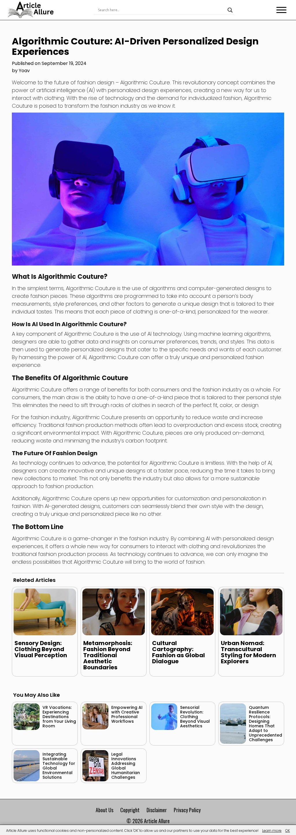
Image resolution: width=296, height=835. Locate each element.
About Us (104, 810)
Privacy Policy (187, 810)
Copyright (130, 810)
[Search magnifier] (230, 10)
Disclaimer (157, 810)
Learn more (272, 830)
